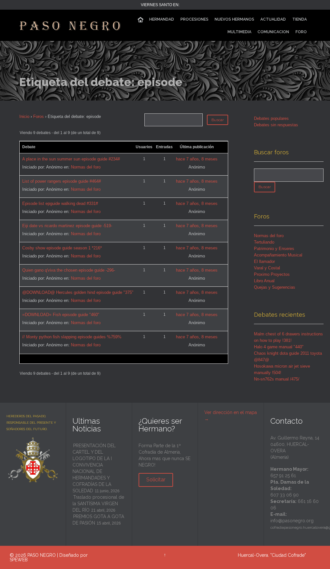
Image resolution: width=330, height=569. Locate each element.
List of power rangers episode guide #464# (61, 181)
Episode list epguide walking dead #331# (60, 203)
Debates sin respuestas (276, 124)
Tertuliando (264, 242)
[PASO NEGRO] (70, 25)
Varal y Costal (267, 267)
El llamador (264, 261)
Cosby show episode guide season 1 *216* (62, 248)
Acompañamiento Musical (278, 255)
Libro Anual (264, 280)
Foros (38, 116)
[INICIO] (140, 20)
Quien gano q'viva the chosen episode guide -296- (68, 270)
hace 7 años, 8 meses (197, 159)
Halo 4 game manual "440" (279, 346)
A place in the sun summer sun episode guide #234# (71, 159)
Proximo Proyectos (272, 274)
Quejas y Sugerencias (274, 287)
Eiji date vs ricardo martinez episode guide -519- (67, 225)
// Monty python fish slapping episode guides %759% (71, 336)
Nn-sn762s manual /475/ (276, 379)
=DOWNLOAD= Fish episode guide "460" (60, 314)
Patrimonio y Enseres (274, 248)
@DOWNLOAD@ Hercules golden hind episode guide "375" (77, 292)
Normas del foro (86, 167)
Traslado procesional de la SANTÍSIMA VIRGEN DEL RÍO (98, 504)
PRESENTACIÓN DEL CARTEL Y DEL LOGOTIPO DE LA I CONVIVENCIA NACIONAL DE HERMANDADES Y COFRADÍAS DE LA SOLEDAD (94, 468)
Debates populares (271, 118)
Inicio (24, 116)
